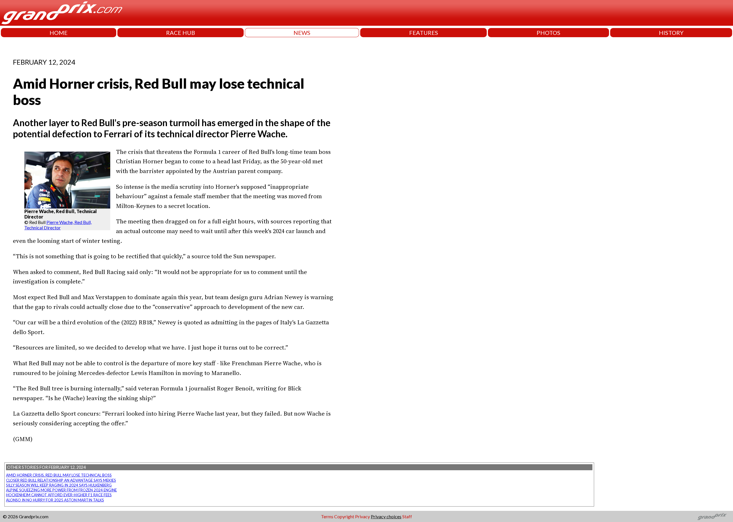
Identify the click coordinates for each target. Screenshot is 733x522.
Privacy (362, 516)
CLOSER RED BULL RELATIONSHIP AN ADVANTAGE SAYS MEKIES (61, 480)
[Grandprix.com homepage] (712, 516)
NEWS (301, 32)
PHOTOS (548, 32)
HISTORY (671, 32)
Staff (407, 516)
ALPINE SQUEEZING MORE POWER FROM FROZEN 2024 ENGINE (61, 490)
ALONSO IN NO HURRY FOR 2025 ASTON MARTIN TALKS (55, 500)
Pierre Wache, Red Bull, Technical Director (58, 224)
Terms (327, 516)
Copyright (344, 516)
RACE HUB (180, 32)
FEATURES (423, 32)
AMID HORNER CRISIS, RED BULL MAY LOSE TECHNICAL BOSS (59, 475)
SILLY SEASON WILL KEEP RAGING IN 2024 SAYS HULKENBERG (59, 485)
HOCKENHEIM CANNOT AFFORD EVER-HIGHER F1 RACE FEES (59, 495)
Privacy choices (386, 516)
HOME (59, 32)
